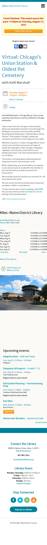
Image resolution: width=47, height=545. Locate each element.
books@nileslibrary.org (10, 220)
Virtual (9, 199)
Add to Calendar (16, 99)
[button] (43, 6)
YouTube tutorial (32, 192)
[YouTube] (33, 500)
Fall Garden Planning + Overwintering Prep (23, 384)
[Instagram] (27, 500)
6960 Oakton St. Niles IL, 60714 (14, 269)
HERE (41, 189)
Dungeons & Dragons (21, 368)
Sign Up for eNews (23, 509)
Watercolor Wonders (23, 418)
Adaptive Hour (19, 356)
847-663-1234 (23, 455)
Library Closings (23, 483)
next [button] (43, 252)
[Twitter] (20, 500)
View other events (23, 31)
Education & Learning (18, 199)
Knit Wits (8, 401)
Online (12, 107)
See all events (41, 422)
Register (9, 412)
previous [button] (4, 252)
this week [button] (23, 252)
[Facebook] (13, 500)
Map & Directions (23, 451)
